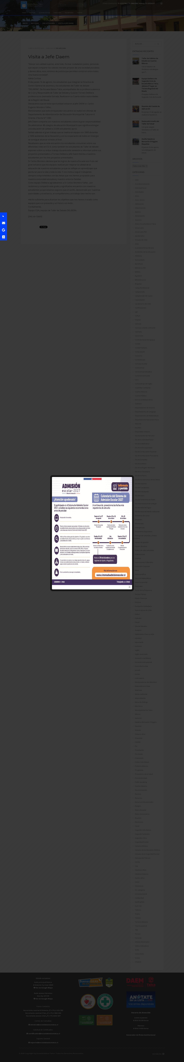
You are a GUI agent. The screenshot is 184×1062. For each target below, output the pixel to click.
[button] (3, 215)
